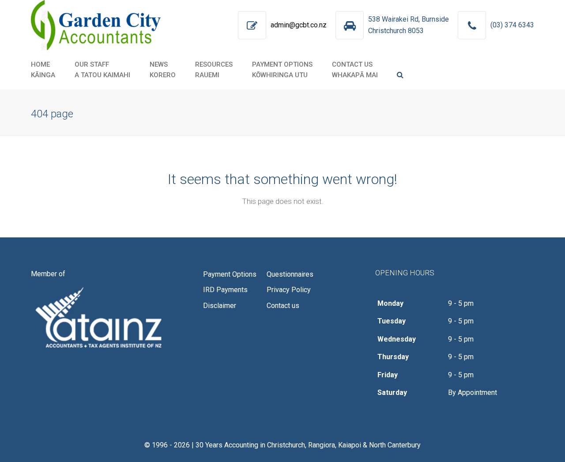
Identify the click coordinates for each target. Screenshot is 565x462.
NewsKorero (163, 69)
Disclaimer (219, 305)
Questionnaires (290, 274)
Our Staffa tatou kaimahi (102, 69)
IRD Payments (225, 289)
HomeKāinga (43, 69)
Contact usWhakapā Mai (355, 69)
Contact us (283, 305)
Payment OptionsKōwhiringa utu (282, 69)
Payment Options (229, 274)
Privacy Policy (289, 289)
